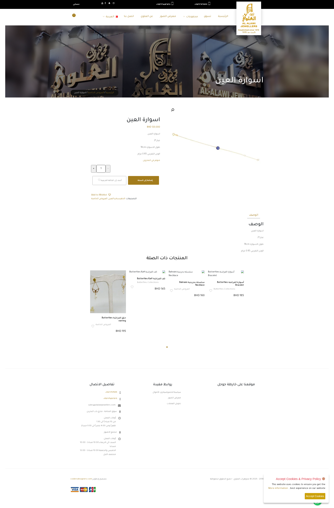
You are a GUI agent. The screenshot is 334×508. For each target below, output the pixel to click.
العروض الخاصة (96, 93)
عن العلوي (147, 16)
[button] (172, 110)
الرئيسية (223, 16)
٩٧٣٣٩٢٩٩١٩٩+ (200, 4)
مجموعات (192, 16)
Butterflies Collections (148, 283)
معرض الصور (168, 16)
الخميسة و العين (116, 199)
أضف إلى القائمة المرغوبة (111, 181)
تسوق (207, 16)
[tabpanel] (108, 302)
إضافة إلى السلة (145, 180)
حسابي (76, 4)
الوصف (253, 215)
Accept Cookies (315, 496)
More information (278, 488)
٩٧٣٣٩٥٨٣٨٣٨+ (163, 4)
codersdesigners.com (81, 479)
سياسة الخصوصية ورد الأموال (167, 392)
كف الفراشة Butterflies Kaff (151, 279)
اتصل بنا (129, 16)
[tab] (253, 214)
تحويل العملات (174, 404)
